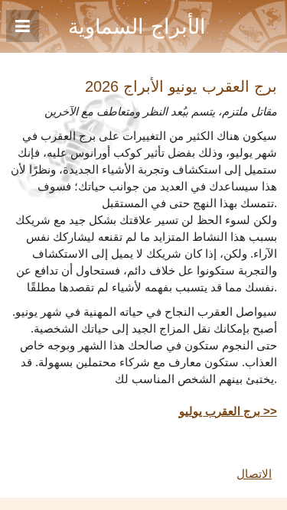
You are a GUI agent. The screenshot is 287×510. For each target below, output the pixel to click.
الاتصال (254, 474)
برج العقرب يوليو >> (228, 411)
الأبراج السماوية (137, 26)
